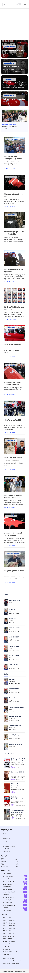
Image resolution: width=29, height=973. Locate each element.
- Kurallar (4, 841)
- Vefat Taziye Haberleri (9, 941)
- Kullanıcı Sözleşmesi (8, 846)
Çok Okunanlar (9, 753)
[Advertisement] (14, 15)
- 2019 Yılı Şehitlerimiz (8, 918)
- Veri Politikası (6, 849)
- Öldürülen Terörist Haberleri (11, 963)
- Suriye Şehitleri (7, 939)
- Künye (4, 833)
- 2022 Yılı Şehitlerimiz (8, 926)
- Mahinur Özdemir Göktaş (10, 952)
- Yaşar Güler (6, 946)
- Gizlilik (4, 844)
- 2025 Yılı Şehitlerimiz (8, 933)
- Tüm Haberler (6, 874)
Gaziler (6, 674)
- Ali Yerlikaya (6, 949)
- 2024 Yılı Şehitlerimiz (8, 931)
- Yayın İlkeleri (6, 838)
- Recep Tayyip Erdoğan (9, 944)
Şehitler (6, 595)
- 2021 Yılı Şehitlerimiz (8, 923)
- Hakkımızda (6, 851)
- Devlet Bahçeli (6, 954)
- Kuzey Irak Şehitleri (8, 958)
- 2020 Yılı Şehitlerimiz (8, 920)
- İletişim (4, 836)
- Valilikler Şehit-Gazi (8, 936)
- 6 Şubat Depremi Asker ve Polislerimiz (14, 961)
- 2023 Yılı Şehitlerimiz (8, 928)
